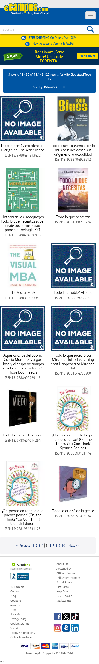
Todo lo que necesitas (73, 217)
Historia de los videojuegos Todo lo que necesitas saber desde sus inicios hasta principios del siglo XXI (22, 223)
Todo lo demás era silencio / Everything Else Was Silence (22, 147)
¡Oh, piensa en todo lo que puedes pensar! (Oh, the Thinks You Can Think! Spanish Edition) (73, 441)
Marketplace (63, 600)
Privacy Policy (18, 619)
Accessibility (63, 568)
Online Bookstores (21, 637)
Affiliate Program (66, 573)
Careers (15, 591)
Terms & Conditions (22, 632)
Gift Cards (62, 587)
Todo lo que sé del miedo (22, 435)
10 (63, 545)
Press (13, 610)
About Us (62, 564)
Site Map (15, 628)
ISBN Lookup (64, 596)
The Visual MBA (22, 292)
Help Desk (62, 591)
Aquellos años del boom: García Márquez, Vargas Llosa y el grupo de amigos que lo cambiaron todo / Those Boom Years (23, 364)
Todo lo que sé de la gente (73, 510)
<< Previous (23, 545)
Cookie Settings (19, 623)
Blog (13, 596)
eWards (15, 605)
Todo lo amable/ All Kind (73, 292)
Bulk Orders (17, 587)
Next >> (74, 545)
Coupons (15, 600)
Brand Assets (64, 582)
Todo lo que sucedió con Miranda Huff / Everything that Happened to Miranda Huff (73, 361)
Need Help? (33, 653)
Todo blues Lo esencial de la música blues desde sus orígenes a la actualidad (73, 149)
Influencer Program (68, 577)
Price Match (17, 614)
